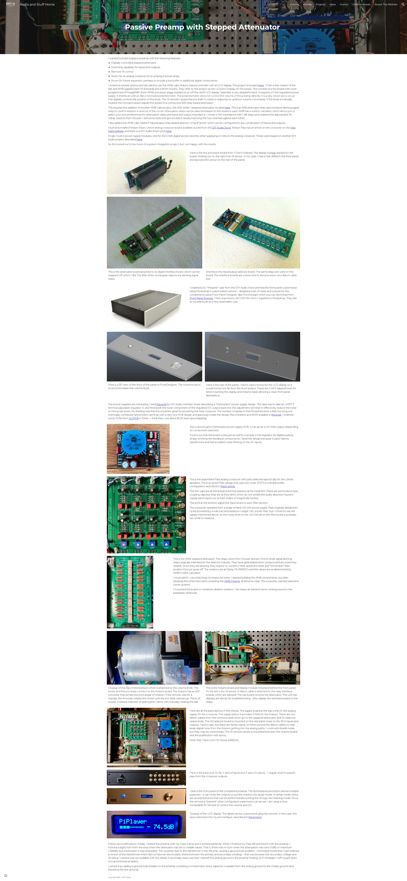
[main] (203, 27)
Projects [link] (320, 4)
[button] (403, 4)
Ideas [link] (332, 4)
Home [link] (295, 4)
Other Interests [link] (361, 4)
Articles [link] (307, 4)
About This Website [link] (386, 4)
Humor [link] (344, 4)
